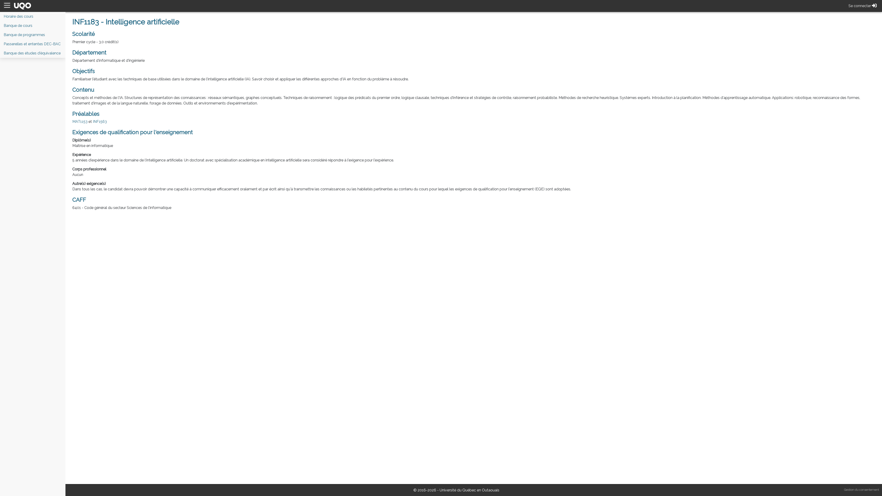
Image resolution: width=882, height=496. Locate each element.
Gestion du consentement (861, 489)
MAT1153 (80, 121)
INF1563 (100, 121)
